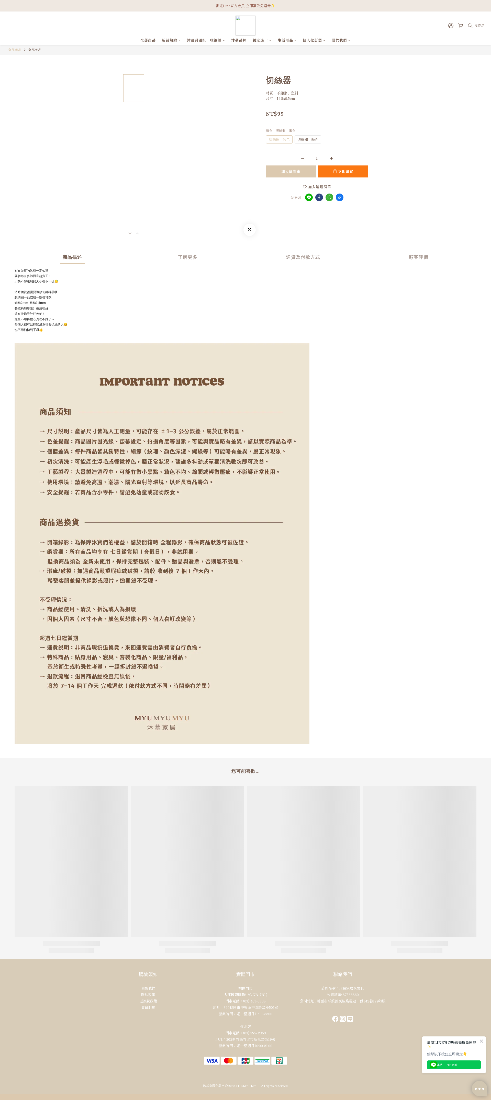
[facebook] (319, 197)
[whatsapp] (329, 197)
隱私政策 (148, 994)
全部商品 (148, 40)
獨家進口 (260, 40)
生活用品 (285, 40)
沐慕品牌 (239, 40)
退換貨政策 (148, 1000)
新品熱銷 (169, 40)
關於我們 (339, 40)
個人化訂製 (312, 40)
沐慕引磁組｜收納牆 (204, 40)
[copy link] (339, 197)
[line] (309, 197)
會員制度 (148, 1007)
